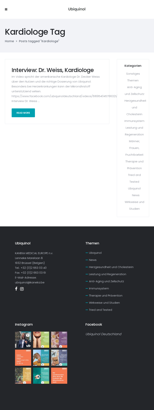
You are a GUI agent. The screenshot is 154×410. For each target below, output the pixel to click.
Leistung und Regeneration (107, 274)
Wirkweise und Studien (104, 303)
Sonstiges (133, 74)
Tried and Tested (100, 310)
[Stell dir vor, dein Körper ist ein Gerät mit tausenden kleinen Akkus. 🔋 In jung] (59, 376)
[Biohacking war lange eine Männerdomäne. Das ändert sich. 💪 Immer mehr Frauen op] (59, 340)
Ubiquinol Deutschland (103, 334)
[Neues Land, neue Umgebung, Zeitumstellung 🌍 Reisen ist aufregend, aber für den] (59, 358)
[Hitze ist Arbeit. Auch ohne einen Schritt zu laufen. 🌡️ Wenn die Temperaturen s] (41, 358)
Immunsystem (134, 121)
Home (9, 41)
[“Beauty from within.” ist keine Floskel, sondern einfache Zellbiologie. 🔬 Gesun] (41, 340)
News (136, 195)
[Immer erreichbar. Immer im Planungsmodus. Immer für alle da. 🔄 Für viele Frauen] (23, 358)
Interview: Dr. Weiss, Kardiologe (53, 70)
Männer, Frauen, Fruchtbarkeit (134, 148)
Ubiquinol (134, 188)
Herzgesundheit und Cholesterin (135, 107)
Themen (133, 80)
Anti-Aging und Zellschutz (106, 281)
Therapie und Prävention (105, 295)
